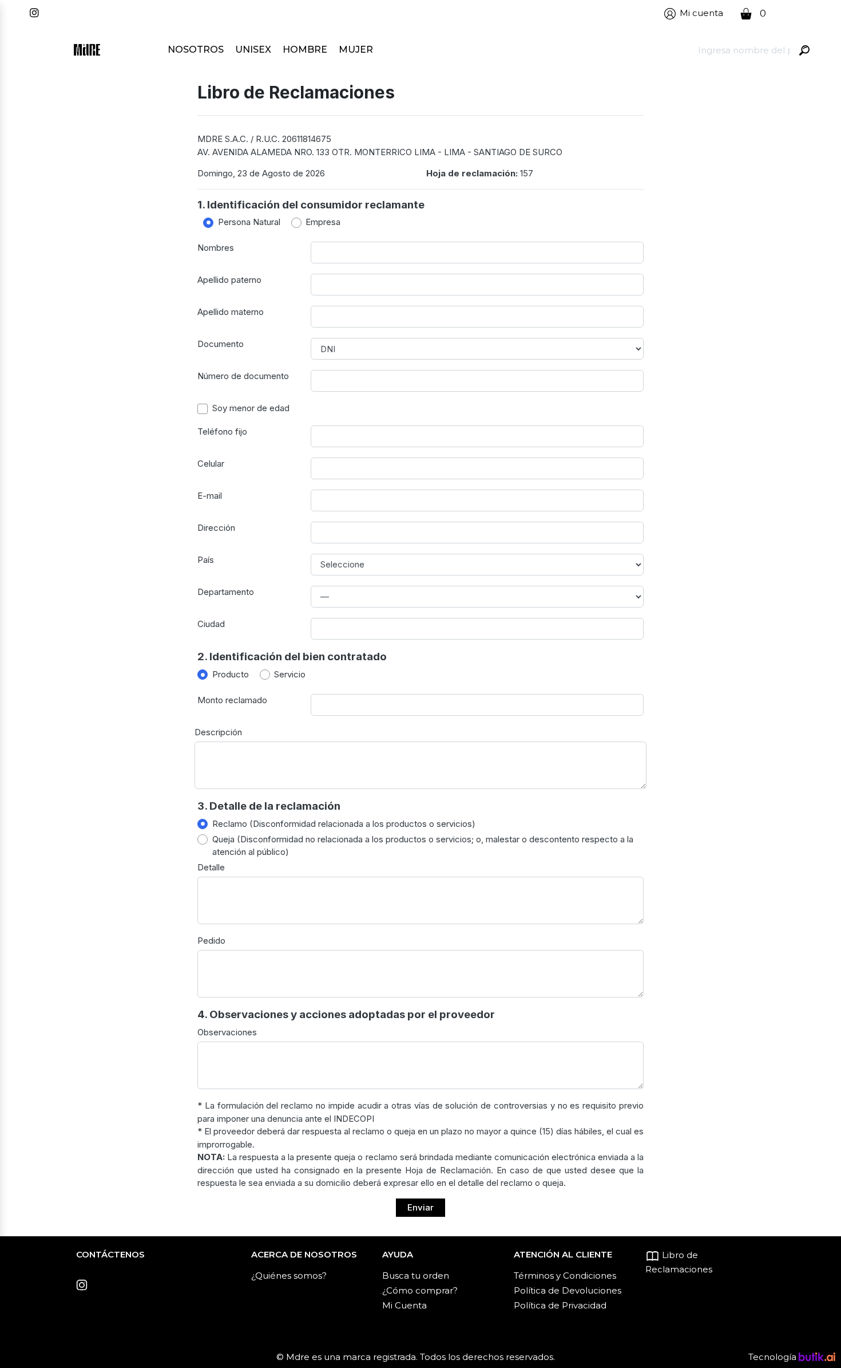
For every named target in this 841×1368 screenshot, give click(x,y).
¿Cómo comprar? (420, 1290)
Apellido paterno (229, 279)
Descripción (218, 732)
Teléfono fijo (222, 431)
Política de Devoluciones (567, 1290)
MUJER (356, 49)
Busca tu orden (415, 1275)
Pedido (211, 940)
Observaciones (227, 1032)
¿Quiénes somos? (289, 1275)
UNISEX (253, 49)
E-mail (209, 495)
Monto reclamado (232, 700)
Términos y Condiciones (565, 1275)
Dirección (216, 527)
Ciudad (211, 623)
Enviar (420, 1207)
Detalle (211, 867)
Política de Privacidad (560, 1305)
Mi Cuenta (404, 1305)
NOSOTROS (196, 49)
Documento (220, 343)
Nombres (215, 247)
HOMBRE (305, 49)
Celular (210, 463)
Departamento (225, 591)
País (205, 559)
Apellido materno (230, 311)
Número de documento (243, 375)
